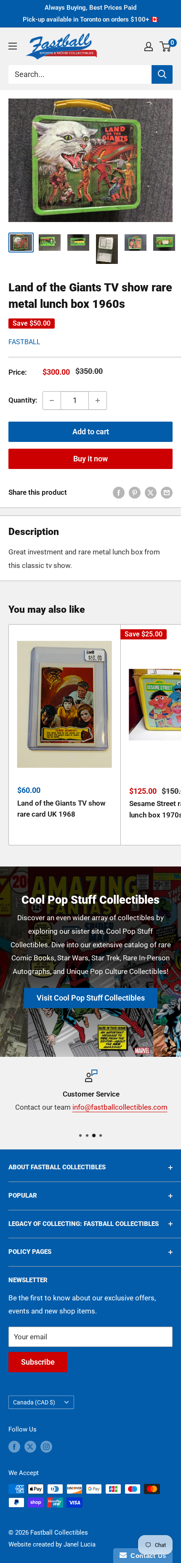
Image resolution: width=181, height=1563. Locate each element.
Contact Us (146, 1555)
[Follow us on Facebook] (14, 1446)
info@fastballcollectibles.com (119, 1107)
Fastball (24, 342)
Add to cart (90, 431)
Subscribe (38, 1361)
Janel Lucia (80, 1544)
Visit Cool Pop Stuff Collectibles (91, 998)
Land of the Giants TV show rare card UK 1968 (61, 808)
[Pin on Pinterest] (135, 492)
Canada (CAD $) (34, 1402)
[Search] (162, 74)
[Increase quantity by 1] (97, 400)
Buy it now (90, 458)
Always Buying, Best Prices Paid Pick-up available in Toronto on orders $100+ (91, 13)
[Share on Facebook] (119, 492)
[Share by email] (167, 492)
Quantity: (22, 400)
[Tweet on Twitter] (151, 492)
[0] (165, 46)
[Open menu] (12, 46)
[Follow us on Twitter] (30, 1446)
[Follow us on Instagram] (46, 1446)
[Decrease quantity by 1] (52, 400)
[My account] (148, 46)
